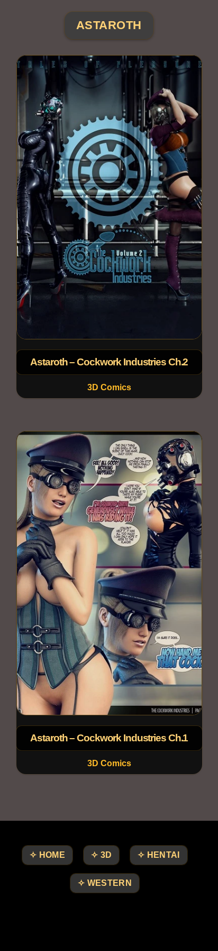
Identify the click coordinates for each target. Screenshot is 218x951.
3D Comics (109, 387)
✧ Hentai (158, 854)
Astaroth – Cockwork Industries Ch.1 (109, 737)
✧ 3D (101, 854)
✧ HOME (47, 854)
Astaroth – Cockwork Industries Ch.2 (109, 361)
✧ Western (105, 882)
